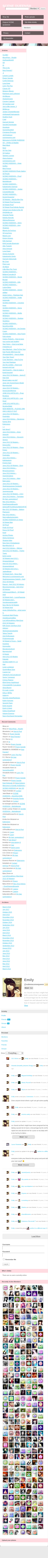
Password (6, 1251)
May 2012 (6, 964)
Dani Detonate (8, 783)
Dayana (23, 1193)
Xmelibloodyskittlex (9, 618)
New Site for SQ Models (11, 605)
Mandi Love (7, 236)
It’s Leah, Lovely (8, 690)
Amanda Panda (8, 215)
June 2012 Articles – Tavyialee (13, 496)
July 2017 (6, 909)
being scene (7, 556)
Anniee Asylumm (8, 254)
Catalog (15, 889)
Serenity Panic (8, 703)
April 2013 (6, 959)
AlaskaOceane (8, 99)
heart (4, 533)
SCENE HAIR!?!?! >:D (10, 662)
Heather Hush (7, 117)
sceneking (24, 1200)
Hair (4, 664)
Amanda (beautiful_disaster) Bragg (22, 1065)
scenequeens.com (9, 137)
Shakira (23, 1207)
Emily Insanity (7, 706)
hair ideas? (6, 429)
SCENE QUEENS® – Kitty (12, 282)
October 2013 (7, 943)
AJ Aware (6, 654)
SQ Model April (8, 607)
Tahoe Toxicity (7, 633)
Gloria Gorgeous (8, 538)
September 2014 (8, 925)
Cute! (4, 119)
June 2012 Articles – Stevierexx (13, 419)
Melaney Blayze (8, 91)
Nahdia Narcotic (8, 218)
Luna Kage (6, 83)
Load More (36, 1236)
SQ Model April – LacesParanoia (14, 597)
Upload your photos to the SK (13, 210)
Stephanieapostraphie (10, 631)
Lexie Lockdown (8, 667)
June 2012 (6, 961)
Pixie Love (6, 264)
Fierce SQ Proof (8, 530)
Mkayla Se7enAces (9, 230)
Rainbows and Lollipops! (11, 94)
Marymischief (7, 651)
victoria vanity (25, 1114)
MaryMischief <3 (8, 545)
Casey (5, 331)
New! (4, 148)
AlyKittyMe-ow (7, 212)
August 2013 (7, 948)
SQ (4, 63)
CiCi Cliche (14, 1058)
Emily (29, 980)
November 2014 (8, 920)
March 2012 (7, 969)
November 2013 (8, 940)
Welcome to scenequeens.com (13, 576)
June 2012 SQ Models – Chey (13, 494)
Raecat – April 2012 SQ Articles (13, 584)
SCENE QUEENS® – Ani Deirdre (14, 329)
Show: (3, 1053)
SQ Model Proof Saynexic (11, 202)
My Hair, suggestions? (10, 499)
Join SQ (21, 788)
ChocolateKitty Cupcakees (12, 685)
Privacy (5, 33)
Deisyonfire (6, 646)
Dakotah (5, 659)
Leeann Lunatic (8, 76)
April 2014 (6, 933)
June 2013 (6, 953)
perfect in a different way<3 (38, 1228)
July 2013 (6, 951)
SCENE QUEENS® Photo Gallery (14, 171)
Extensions (6, 424)
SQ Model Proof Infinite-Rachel (13, 207)
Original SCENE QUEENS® (8, 23)
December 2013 (8, 938)
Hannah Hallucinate (9, 259)
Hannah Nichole (8, 122)
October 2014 (7, 922)
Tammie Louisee (8, 156)
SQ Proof (6, 525)
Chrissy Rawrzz (8, 680)
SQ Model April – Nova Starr (12, 574)
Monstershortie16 (9, 649)
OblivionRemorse (9, 220)
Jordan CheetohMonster (11, 112)
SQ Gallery (6, 153)
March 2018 (7, 907)
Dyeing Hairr (7, 463)
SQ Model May (8, 522)
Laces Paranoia (16, 1144)
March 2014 (7, 935)
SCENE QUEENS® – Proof (12, 176)
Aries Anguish (7, 249)
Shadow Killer (7, 540)
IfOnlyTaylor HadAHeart (11, 682)
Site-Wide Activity (31, 22)
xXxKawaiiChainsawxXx (11, 114)
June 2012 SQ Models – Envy (13, 465)
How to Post (18, 731)
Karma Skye (7, 422)
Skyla (23, 1089)
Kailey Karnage (8, 700)
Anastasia (6, 127)
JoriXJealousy (7, 135)
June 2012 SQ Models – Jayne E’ (14, 375)
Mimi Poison (7, 168)
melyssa (5, 866)
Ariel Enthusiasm (8, 636)
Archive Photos (8, 535)
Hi (3, 65)
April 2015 (6, 915)
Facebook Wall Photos (10, 615)
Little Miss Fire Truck (10, 269)
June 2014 (6, 930)
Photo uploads (30, 17)
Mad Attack (6, 145)
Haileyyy (6, 695)
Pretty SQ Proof (8, 527)
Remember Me (10, 1259)
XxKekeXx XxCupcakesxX (12, 675)
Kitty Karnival (7, 241)
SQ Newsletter (8, 38)
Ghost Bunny (7, 688)
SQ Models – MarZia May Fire (13, 199)
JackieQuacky (26, 1172)
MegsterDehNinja (26, 1075)
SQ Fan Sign (7, 150)
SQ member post (8, 104)
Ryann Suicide (8, 78)
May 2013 (6, 956)
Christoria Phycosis (9, 132)
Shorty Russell (26, 1082)
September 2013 (8, 946)
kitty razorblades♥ (27, 1186)
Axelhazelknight (8, 60)
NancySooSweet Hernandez (12, 716)
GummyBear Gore (9, 669)
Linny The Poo (8, 86)
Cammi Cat (6, 672)
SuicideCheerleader (10, 125)
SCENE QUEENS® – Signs (12, 223)
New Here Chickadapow (11, 543)
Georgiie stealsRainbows (11, 698)
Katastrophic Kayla (9, 256)
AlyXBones (6, 96)
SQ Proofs (6, 174)
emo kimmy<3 (16, 842)
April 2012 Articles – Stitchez (12, 548)
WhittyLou (6, 109)
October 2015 (7, 912)
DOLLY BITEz (7, 693)
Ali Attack (6, 267)
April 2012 (6, 966)
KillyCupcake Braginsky (11, 243)
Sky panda (24, 1179)
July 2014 (6, 928)
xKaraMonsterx (26, 1214)
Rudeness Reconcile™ (28, 1221)
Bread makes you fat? (10, 380)
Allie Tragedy (7, 246)
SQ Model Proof (8, 205)
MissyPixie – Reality (9, 57)
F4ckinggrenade (8, 638)
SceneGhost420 (8, 130)
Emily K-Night (7, 708)
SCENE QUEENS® (17, 6)
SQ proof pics (7, 233)
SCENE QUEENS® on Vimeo (13, 520)
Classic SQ (6, 88)
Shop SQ (6, 17)
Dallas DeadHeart (9, 711)
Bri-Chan (6, 261)
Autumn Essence (8, 713)
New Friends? (7, 70)
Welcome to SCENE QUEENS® (14, 140)
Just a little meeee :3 (10, 106)
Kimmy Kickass (8, 238)
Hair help (6, 378)
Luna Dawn (7, 251)
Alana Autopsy (8, 158)
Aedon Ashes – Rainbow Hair (13, 295)
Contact (27, 33)
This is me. (6, 68)
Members (27, 28)
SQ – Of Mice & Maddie (11, 143)
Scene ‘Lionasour (9, 677)
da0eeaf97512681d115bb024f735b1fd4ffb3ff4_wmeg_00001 (24, 507)
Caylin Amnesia (8, 81)
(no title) (5, 55)
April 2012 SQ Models (10, 657)
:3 (3, 73)
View (26, 1005)
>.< (4, 427)
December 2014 (8, 917)
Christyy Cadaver (9, 101)
